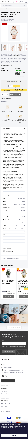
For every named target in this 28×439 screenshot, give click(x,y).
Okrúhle (23, 244)
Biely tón (23, 241)
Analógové (23, 207)
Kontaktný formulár (8, 380)
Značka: (6, 20)
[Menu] (26, 1)
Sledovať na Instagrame (15, 327)
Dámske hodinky (9, 251)
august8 (16, 85)
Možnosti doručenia (19, 76)
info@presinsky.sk (8, 367)
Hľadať (25, 5)
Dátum (4, 184)
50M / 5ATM (22, 238)
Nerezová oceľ (6, 133)
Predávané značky (5, 398)
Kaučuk (23, 228)
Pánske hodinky (4, 393)
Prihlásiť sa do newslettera (8, 351)
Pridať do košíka (13, 94)
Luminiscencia (22, 225)
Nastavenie (14, 431)
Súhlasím (14, 435)
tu (15, 427)
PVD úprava (5, 140)
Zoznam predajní (4, 391)
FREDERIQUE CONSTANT (19, 204)
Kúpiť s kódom (14, 87)
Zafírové (23, 234)
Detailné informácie (5, 65)
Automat (23, 213)
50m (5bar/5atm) (6, 170)
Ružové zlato (22, 216)
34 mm (23, 222)
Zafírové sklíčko (16, 55)
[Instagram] (6, 376)
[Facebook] (2, 376)
